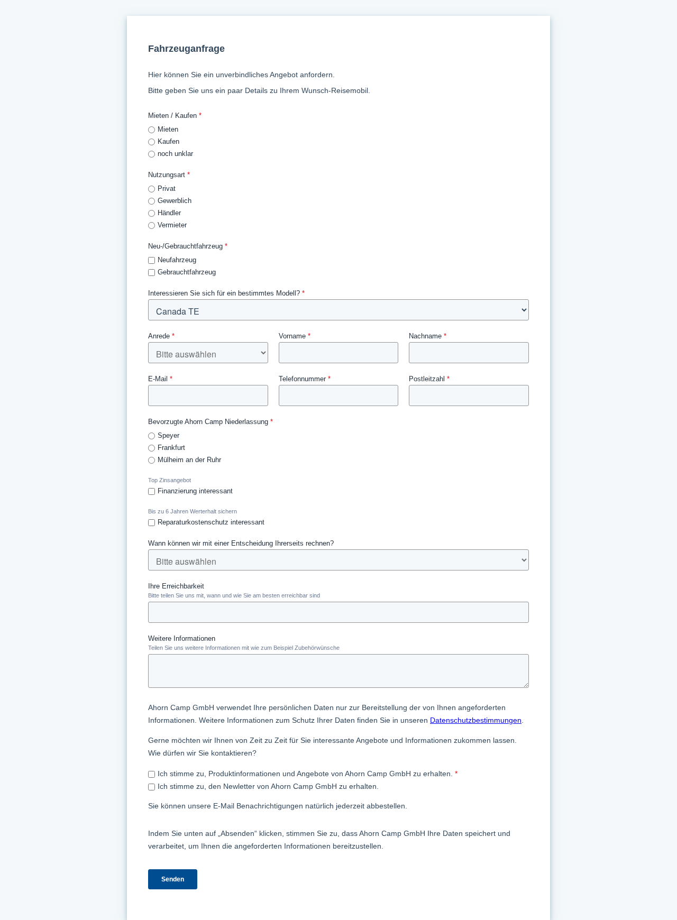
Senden (172, 879)
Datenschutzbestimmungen (476, 720)
